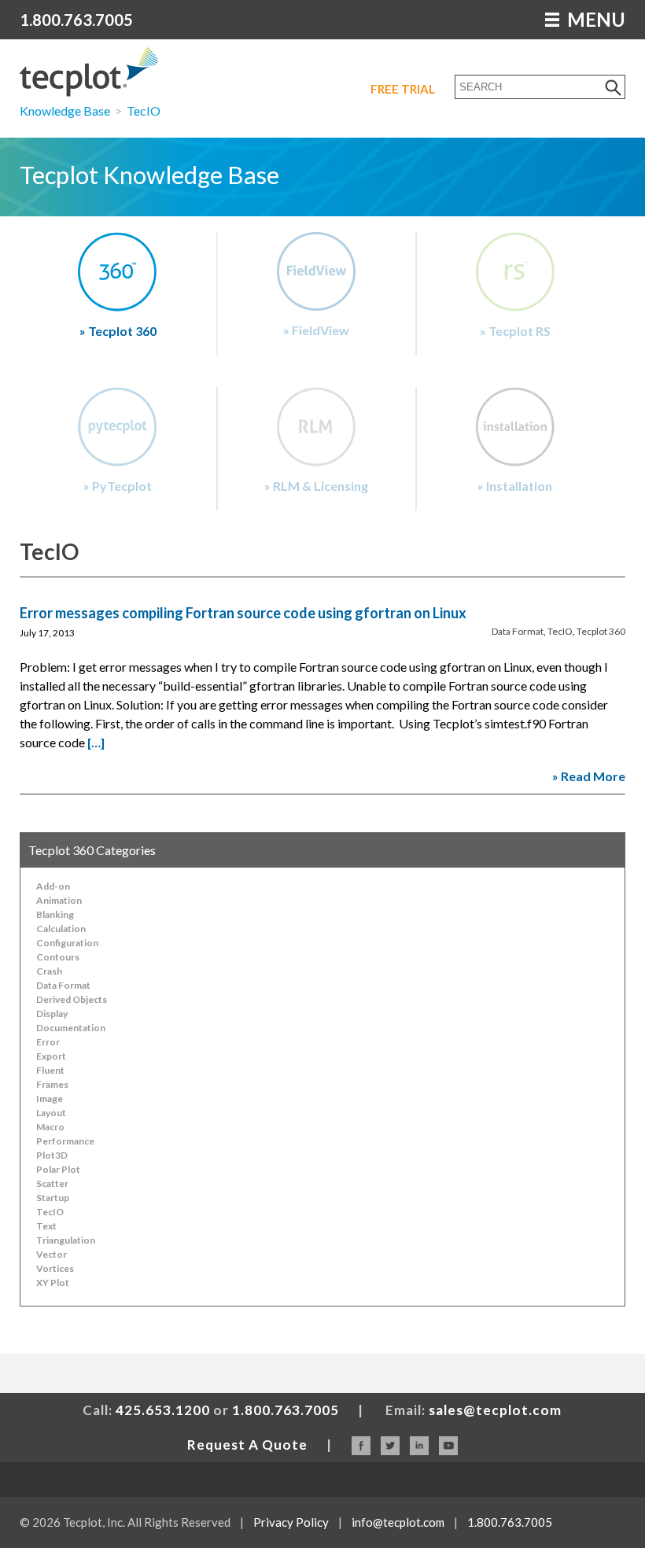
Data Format (518, 631)
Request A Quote (247, 1444)
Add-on (53, 886)
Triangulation (65, 1240)
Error (48, 1042)
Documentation (70, 1028)
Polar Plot (58, 1169)
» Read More (588, 775)
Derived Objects (71, 999)
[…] (96, 742)
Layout (51, 1113)
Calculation (61, 928)
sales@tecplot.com (495, 1410)
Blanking (55, 914)
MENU (594, 19)
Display (52, 1013)
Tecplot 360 (601, 631)
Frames (52, 1084)
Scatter (52, 1183)
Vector (51, 1254)
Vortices (55, 1268)
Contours (57, 957)
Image (49, 1098)
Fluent (50, 1070)
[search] (614, 87)
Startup (52, 1197)
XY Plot (52, 1282)
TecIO (143, 110)
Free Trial (402, 89)
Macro (50, 1127)
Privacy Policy (291, 1522)
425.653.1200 (163, 1410)
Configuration (67, 943)
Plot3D (52, 1155)
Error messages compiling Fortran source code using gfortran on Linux (243, 612)
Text (46, 1226)
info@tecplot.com (398, 1522)
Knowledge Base (65, 110)
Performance (65, 1141)
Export (51, 1056)
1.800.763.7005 (76, 19)
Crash (49, 971)
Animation (59, 900)
